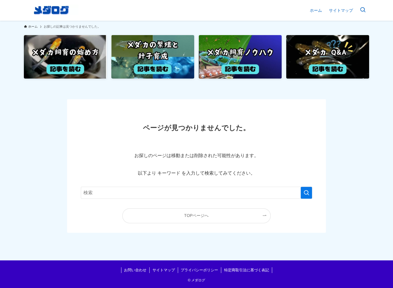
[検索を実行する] (306, 193)
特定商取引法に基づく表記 (246, 270)
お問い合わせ (135, 270)
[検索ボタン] (362, 10)
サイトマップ (163, 270)
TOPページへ (196, 215)
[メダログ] (51, 10)
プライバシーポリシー (199, 270)
